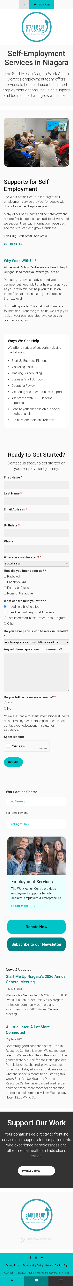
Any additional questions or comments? (33, 649)
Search (49, 1265)
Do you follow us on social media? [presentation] (30, 697)
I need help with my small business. (30, 612)
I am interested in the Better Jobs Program (36, 618)
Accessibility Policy (33, 1265)
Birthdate (12, 525)
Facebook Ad (16, 582)
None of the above (19, 593)
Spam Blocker (14, 737)
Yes (9, 703)
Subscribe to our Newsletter (36, 944)
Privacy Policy (13, 1265)
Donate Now (36, 926)
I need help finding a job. (23, 607)
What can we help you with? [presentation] (25, 601)
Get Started (13, 244)
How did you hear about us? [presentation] (25, 571)
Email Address (15, 509)
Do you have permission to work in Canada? (36, 633)
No (8, 708)
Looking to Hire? (19, 824)
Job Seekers (17, 801)
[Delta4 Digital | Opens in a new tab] (37, 1240)
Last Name (13, 493)
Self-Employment (17, 812)
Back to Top (61, 1265)
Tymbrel (64, 1272)
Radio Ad (13, 576)
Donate (44, 4)
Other (10, 623)
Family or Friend (17, 588)
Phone (8, 541)
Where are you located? (22, 557)
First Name (13, 477)
